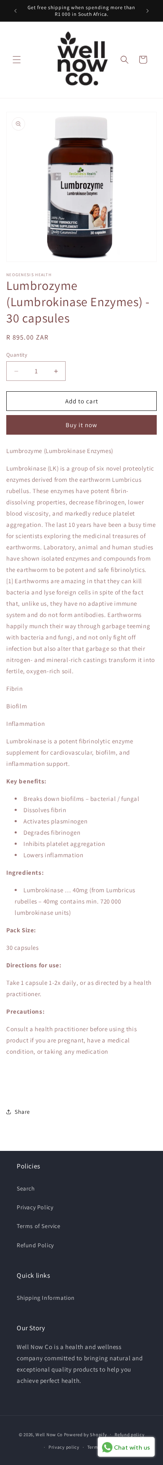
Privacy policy (63, 1447)
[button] (17, 59)
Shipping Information (46, 1297)
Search (26, 1188)
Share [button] (22, 1111)
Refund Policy (35, 1245)
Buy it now (81, 425)
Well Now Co (49, 1434)
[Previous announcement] (15, 11)
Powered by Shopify (85, 1434)
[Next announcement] (147, 11)
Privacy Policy (35, 1207)
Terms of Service (39, 1226)
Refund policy (129, 1434)
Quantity (16, 354)
